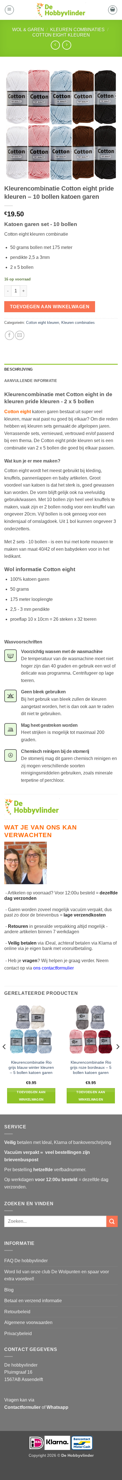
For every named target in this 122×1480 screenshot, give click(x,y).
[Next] (117, 1058)
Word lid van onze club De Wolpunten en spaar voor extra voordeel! (56, 1275)
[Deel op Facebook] (9, 335)
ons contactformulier (53, 968)
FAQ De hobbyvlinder (26, 1260)
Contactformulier (22, 1407)
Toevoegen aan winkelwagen (50, 306)
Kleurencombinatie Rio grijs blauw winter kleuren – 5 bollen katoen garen (31, 1067)
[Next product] (55, 45)
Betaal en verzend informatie (33, 1300)
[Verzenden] (112, 1221)
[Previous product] (66, 45)
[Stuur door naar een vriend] (19, 335)
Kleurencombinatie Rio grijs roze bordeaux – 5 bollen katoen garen (91, 1067)
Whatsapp (57, 1407)
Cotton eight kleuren (61, 35)
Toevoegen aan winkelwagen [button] (31, 1095)
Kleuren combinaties (77, 29)
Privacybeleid (18, 1333)
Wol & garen (28, 29)
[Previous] (4, 1058)
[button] (9, 9)
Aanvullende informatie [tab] (30, 381)
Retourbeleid (17, 1311)
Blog (9, 1289)
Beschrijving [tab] (18, 369)
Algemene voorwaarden (28, 1322)
